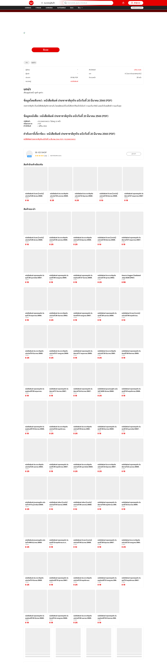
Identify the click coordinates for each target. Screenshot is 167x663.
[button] (137, 8)
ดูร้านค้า (134, 154)
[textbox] (83, 118)
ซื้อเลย (45, 49)
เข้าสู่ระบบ (137, 3)
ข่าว (27, 63)
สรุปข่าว (34, 63)
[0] (123, 3)
